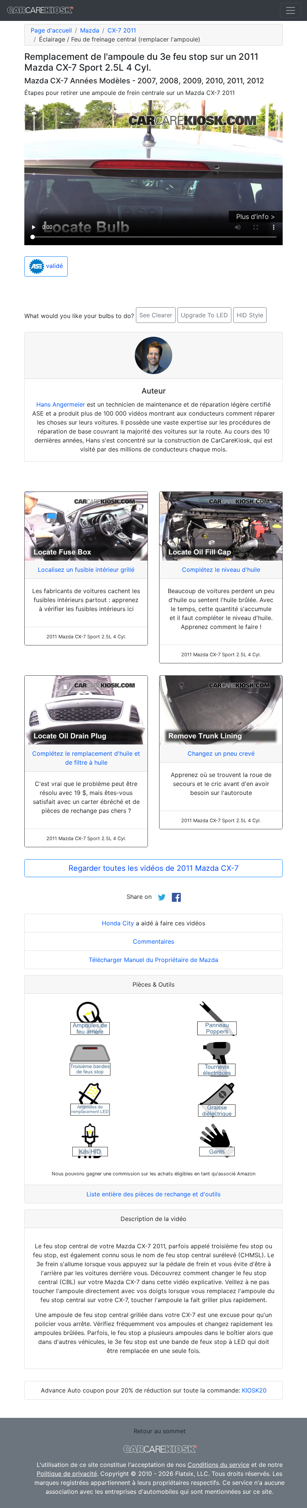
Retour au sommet (160, 1431)
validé (53, 265)
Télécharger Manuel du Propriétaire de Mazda (153, 959)
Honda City (118, 923)
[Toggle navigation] (290, 10)
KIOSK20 (254, 1390)
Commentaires (153, 941)
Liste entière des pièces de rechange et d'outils (153, 1194)
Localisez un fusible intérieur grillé (86, 569)
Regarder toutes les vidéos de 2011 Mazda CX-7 (153, 868)
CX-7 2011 (121, 30)
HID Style (250, 315)
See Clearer (155, 315)
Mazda (89, 30)
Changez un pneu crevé (221, 753)
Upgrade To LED (204, 315)
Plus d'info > (255, 217)
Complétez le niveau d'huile (221, 569)
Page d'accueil (51, 30)
